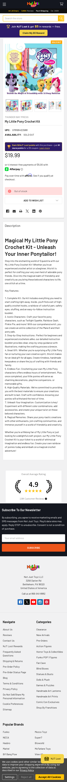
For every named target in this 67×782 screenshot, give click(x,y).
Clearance (41, 629)
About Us (7, 629)
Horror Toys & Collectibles (49, 651)
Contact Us (8, 640)
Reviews (7, 634)
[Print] (21, 211)
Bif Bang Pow (10, 754)
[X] (27, 211)
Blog (5, 677)
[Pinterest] (40, 211)
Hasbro (6, 743)
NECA (6, 737)
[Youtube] (33, 602)
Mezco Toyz (41, 731)
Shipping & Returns (13, 661)
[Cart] (62, 4)
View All (39, 754)
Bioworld (39, 743)
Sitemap (7, 709)
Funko (6, 731)
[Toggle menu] (4, 4)
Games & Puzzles (45, 685)
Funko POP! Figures (46, 657)
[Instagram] (40, 602)
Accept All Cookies (49, 777)
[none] (33, 69)
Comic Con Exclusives (47, 701)
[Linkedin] (34, 211)
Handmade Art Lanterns (48, 690)
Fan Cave (41, 662)
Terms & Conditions (13, 683)
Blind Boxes (42, 668)
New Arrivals (43, 634)
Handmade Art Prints (47, 696)
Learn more (44, 148)
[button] (33, 200)
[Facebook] (7, 211)
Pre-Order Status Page (14, 672)
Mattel (6, 748)
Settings (9, 777)
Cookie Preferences (13, 703)
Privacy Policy (10, 688)
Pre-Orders (42, 640)
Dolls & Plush (43, 679)
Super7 (38, 737)
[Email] (14, 211)
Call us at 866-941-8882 (33, 593)
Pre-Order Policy (11, 666)
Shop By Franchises (46, 707)
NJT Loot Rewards (13, 646)
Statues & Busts (44, 674)
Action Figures (44, 646)
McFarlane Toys (43, 748)
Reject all (26, 777)
